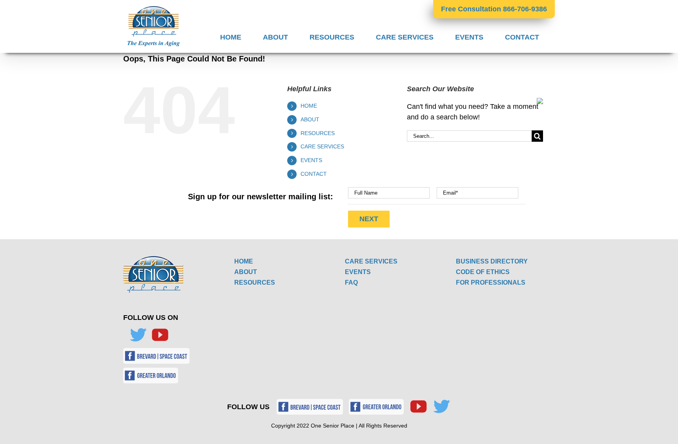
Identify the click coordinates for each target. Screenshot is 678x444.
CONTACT (314, 174)
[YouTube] (160, 335)
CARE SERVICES (322, 146)
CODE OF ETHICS (483, 272)
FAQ (351, 282)
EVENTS (311, 160)
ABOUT (310, 119)
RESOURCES (318, 133)
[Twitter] (138, 335)
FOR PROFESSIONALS (490, 282)
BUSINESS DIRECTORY (492, 261)
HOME (309, 106)
